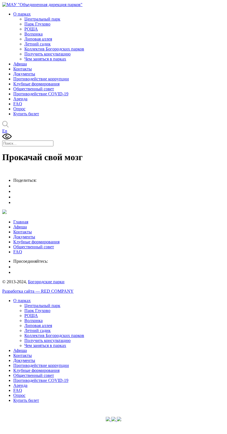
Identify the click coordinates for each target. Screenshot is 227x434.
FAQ (17, 103)
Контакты (22, 69)
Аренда (20, 98)
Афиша (20, 64)
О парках (22, 14)
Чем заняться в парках (45, 59)
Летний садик (37, 44)
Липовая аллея (38, 39)
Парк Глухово (37, 24)
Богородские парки (46, 281)
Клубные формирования (36, 83)
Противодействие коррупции (41, 78)
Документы (24, 74)
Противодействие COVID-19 (40, 93)
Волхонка (33, 34)
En (4, 131)
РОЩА (31, 29)
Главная (20, 221)
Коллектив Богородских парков (54, 49)
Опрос (19, 108)
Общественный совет (33, 88)
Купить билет (26, 113)
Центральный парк (42, 19)
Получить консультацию (47, 54)
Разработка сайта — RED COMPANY (38, 291)
